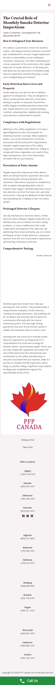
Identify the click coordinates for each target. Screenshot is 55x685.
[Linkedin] (32, 516)
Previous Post (27, 439)
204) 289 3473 (27, 585)
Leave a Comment (11, 32)
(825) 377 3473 (27, 538)
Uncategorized (29, 32)
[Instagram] (27, 516)
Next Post (28, 447)
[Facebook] (23, 516)
